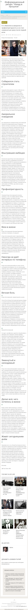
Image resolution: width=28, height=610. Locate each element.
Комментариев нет (17, 34)
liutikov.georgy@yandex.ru (21, 606)
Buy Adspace (13, 602)
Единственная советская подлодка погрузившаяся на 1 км (7, 491)
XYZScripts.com (20, 609)
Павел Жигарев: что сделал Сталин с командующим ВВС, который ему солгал (14, 580)
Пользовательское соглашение (14, 604)
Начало (2, 15)
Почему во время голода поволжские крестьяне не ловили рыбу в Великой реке (14, 575)
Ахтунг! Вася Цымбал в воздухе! (6, 532)
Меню (3, 11)
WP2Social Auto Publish (9, 609)
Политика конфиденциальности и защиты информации (14, 603)
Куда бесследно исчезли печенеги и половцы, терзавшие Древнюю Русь (14, 587)
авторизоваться (5, 564)
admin (4, 34)
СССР (7, 15)
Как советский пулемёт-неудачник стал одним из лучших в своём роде (15, 590)
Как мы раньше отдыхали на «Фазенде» (20, 512)
